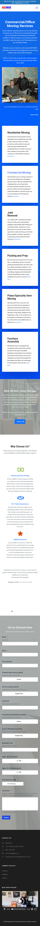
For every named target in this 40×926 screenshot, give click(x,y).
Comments (5, 791)
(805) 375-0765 (24, 3)
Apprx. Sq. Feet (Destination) (11, 768)
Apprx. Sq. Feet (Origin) (10, 757)
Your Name (5, 640)
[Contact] (20, 85)
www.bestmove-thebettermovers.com (18, 857)
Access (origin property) (10, 687)
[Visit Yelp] (20, 545)
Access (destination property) (12, 729)
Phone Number (7, 661)
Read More (10, 156)
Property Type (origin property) (12, 672)
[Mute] (32, 909)
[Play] (5, 909)
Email (4, 650)
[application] (20, 901)
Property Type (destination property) (14, 714)
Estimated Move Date (9, 780)
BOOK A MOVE (34, 114)
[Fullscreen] (35, 909)
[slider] (18, 909)
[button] (9, 611)
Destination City (7, 743)
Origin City (5, 701)
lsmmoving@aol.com (12, 853)
